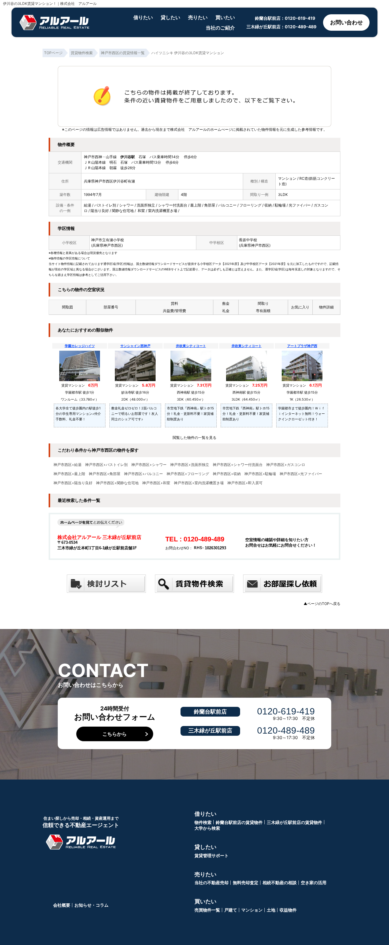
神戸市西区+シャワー (149, 465)
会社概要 (61, 905)
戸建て (230, 909)
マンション (252, 909)
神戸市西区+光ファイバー (301, 474)
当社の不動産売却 (211, 882)
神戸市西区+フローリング (188, 474)
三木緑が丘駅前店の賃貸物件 (294, 822)
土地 (271, 909)
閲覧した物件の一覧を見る (194, 437)
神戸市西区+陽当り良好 (72, 483)
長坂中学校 (248, 240)
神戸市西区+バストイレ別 (106, 465)
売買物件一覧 (207, 909)
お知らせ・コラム (91, 905)
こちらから (114, 734)
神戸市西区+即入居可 (245, 483)
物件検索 (203, 822)
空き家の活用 (313, 882)
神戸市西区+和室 (156, 483)
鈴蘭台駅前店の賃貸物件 (239, 822)
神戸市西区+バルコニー (143, 474)
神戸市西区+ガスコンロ (285, 465)
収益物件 (288, 909)
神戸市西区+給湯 (67, 465)
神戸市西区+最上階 (69, 474)
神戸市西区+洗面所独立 (189, 465)
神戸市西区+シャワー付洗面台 (238, 465)
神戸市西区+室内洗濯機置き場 (199, 483)
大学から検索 (207, 828)
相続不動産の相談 (280, 882)
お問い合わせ (346, 22)
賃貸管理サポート (211, 855)
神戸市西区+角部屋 (104, 474)
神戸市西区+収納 (227, 474)
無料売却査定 (245, 882)
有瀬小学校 (115, 240)
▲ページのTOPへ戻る (322, 603)
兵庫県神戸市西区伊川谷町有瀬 (109, 181)
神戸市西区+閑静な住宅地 (117, 483)
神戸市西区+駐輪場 (260, 474)
